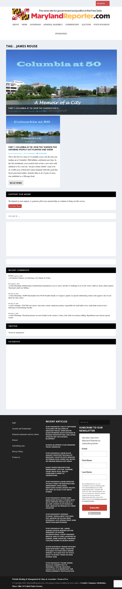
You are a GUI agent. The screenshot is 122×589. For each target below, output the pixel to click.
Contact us (16, 457)
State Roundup (101, 24)
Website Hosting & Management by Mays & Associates (34, 579)
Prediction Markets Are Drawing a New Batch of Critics (30, 278)
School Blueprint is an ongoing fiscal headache (60, 446)
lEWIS (10, 276)
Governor (35, 24)
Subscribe (94, 507)
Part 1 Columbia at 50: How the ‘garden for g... (34, 108)
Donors (15, 440)
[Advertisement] (61, 239)
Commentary (72, 24)
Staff (14, 423)
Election (86, 24)
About (16, 24)
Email (84, 449)
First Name (87, 460)
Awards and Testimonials (21, 428)
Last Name (87, 472)
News (24, 24)
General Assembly (53, 24)
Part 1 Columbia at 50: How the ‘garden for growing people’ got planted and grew (32, 148)
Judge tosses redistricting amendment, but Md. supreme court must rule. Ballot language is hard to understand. (59, 471)
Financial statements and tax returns (25, 434)
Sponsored (61, 33)
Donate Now (15, 206)
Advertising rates (18, 445)
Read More (16, 182)
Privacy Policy (17, 451)
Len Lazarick (14, 111)
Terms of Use (62, 579)
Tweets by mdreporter (16, 332)
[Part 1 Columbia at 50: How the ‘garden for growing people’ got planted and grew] (33, 130)
